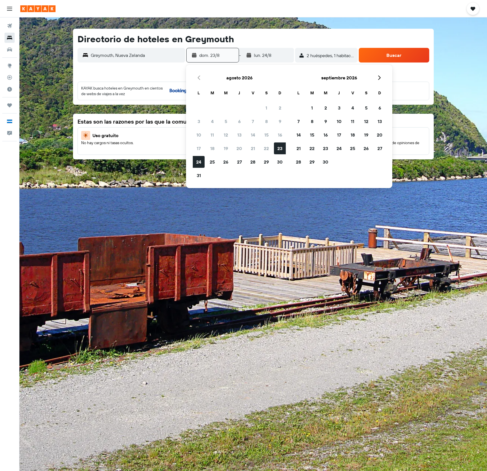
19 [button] (226, 148)
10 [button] (198, 135)
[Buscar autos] (9, 49)
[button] (9, 9)
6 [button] (239, 121)
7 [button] (253, 121)
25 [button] (212, 162)
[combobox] (136, 55)
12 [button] (226, 135)
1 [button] (266, 108)
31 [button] (199, 175)
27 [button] (239, 162)
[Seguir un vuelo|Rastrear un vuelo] (9, 77)
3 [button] (199, 121)
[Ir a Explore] (9, 65)
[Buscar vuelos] (9, 26)
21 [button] (253, 148)
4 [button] (212, 121)
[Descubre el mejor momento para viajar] (9, 89)
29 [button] (266, 162)
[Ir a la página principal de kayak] (38, 8)
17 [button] (199, 148)
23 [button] (279, 148)
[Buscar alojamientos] (9, 37)
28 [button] (252, 162)
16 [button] (280, 135)
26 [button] (225, 162)
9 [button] (280, 121)
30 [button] (280, 162)
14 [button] (253, 135)
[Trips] (9, 105)
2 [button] (280, 108)
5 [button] (226, 121)
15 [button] (266, 135)
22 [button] (266, 148)
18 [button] (212, 148)
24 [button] (198, 162)
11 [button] (212, 135)
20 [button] (239, 148)
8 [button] (266, 121)
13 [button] (239, 135)
